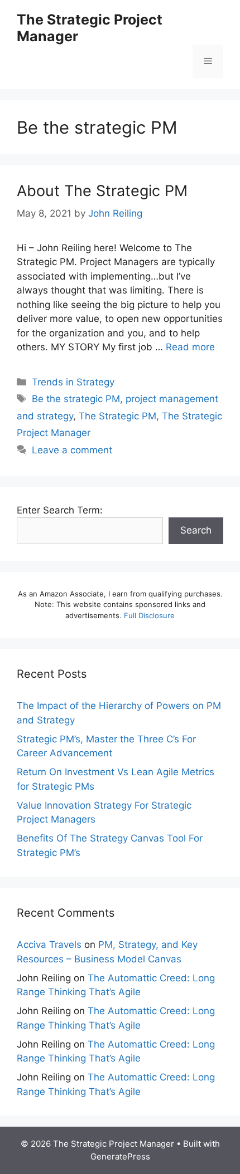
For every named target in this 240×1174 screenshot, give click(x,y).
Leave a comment (72, 450)
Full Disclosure (149, 615)
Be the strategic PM (76, 398)
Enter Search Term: (60, 510)
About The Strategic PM (102, 191)
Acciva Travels (49, 944)
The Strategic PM (117, 416)
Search (196, 530)
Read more (190, 347)
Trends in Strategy (73, 382)
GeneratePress (120, 1156)
